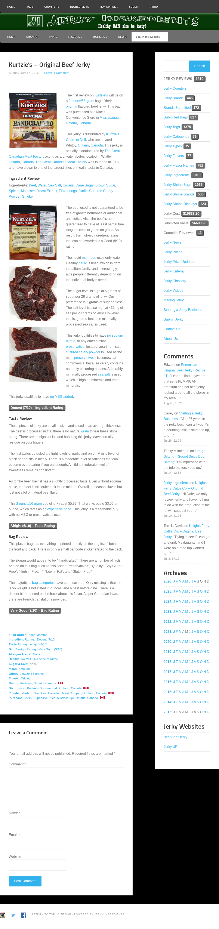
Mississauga (109, 117)
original (71, 106)
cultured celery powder (83, 352)
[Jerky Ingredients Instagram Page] (181, 4)
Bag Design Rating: (23, 649)
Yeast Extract (47, 191)
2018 (167, 662)
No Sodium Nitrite (46, 659)
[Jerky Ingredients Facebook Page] (175, 4)
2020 (167, 641)
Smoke (27, 196)
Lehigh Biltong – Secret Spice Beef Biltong (184, 456)
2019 (167, 652)
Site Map (65, 914)
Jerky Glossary (175, 281)
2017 (167, 672)
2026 (167, 581)
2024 (167, 601)
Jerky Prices (173, 252)
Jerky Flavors (174, 156)
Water (42, 185)
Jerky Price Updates (179, 261)
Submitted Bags (176, 117)
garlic (82, 263)
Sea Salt (54, 185)
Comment (17, 764)
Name (14, 813)
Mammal (42, 634)
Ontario (71, 123)
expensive (55, 509)
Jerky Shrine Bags (177, 184)
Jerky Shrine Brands (179, 194)
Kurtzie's (26, 683)
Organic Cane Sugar (78, 185)
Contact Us (172, 329)
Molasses (28, 191)
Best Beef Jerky (175, 737)
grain (85, 431)
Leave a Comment (56, 72)
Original (26, 678)
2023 (167, 611)
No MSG (27, 659)
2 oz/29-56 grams (32, 673)
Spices (14, 191)
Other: (13, 673)
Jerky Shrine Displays (180, 204)
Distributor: (17, 688)
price (67, 509)
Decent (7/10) (46, 639)
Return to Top (43, 914)
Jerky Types (173, 146)
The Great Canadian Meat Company (58, 693)
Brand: (14, 683)
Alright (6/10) (38, 644)
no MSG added (61, 396)
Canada (85, 123)
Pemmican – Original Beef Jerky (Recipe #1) (184, 370)
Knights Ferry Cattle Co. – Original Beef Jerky (185, 488)
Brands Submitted (177, 107)
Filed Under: (18, 634)
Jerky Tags (172, 127)
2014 (167, 702)
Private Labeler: (20, 693)
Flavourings (68, 191)
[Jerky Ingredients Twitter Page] (170, 4)
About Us (171, 338)
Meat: (13, 668)
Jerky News (172, 242)
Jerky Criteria (174, 271)
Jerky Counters (175, 88)
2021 (167, 631)
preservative (75, 346)
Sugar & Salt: (18, 664)
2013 (167, 712)
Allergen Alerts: (20, 654)
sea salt (104, 374)
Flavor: (14, 678)
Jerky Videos (173, 290)
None (36, 654)
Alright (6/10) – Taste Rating (32, 526)
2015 (167, 692)
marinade (89, 257)
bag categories (43, 582)
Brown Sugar (105, 185)
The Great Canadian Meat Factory (61, 162)
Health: (14, 659)
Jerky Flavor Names (179, 165)
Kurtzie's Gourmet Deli (42, 688)
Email (14, 835)
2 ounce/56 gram (81, 101)
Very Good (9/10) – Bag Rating (34, 610)
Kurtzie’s (101, 95)
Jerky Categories (176, 136)
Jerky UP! (171, 747)
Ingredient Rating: (22, 639)
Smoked (24, 668)
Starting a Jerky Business (183, 310)
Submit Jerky (173, 319)
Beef (32, 185)
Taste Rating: (18, 644)
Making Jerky (174, 300)
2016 (28, 698)
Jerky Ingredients (109, 21)
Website (15, 856)
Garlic (82, 191)
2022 (167, 621)
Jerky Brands (173, 98)
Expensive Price (44, 698)
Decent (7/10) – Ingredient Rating (36, 408)
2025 (167, 591)
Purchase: (16, 698)
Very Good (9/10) (50, 649)
